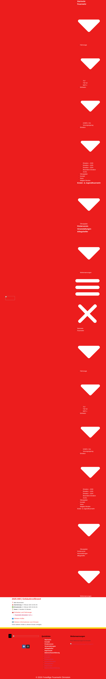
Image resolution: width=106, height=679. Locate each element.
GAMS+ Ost (87, 123)
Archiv (85, 172)
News (82, 178)
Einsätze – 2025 (88, 165)
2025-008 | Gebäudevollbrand (26, 599)
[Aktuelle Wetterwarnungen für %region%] (81, 644)
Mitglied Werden (85, 180)
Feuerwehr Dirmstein (21, 615)
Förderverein (82, 226)
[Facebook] (24, 646)
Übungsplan (84, 174)
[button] (87, 300)
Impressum (48, 650)
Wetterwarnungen (85, 272)
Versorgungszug (88, 125)
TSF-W (85, 83)
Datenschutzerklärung (52, 653)
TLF (84, 81)
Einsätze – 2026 (88, 163)
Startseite (81, 1)
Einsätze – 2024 (88, 167)
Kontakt (82, 176)
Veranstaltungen (84, 229)
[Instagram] (28, 646)
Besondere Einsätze (89, 169)
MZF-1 (85, 85)
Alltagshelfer (49, 648)
